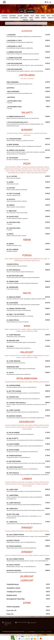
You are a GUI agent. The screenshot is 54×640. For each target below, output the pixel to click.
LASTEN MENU (12, 15)
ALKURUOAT (4, 15)
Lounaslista (30, 11)
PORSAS (43, 15)
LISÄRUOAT (25, 19)
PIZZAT (32, 15)
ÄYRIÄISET (43, 17)
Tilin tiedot (49, 631)
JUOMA (31, 19)
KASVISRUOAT (23, 17)
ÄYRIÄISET (37, 17)
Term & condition (27, 635)
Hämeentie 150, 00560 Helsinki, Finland (7, 623)
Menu (21, 11)
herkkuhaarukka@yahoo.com (23, 622)
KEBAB (37, 15)
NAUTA (48, 15)
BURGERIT (26, 15)
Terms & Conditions (40, 631)
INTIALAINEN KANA (14, 17)
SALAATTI (20, 15)
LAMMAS (31, 17)
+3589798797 (33, 622)
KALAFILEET (5, 17)
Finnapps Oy (32, 631)
